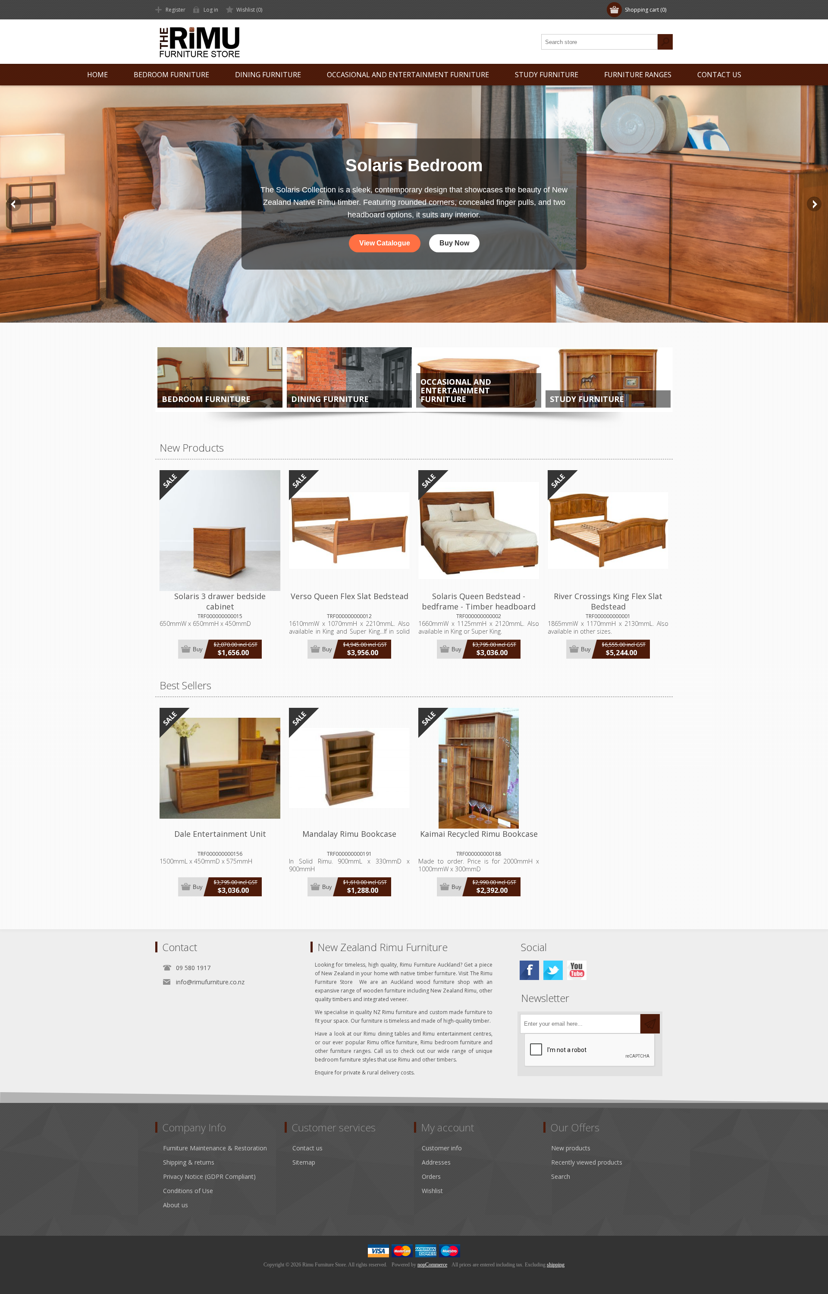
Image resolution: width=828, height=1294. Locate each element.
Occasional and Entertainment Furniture (455, 390)
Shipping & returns (188, 1162)
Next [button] (814, 204)
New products (570, 1148)
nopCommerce (432, 1265)
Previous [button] (13, 204)
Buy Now (454, 243)
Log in (211, 9)
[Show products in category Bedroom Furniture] (219, 377)
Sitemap (303, 1162)
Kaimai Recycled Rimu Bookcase (479, 834)
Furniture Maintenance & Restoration (215, 1148)
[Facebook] (529, 970)
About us (175, 1205)
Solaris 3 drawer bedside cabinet (220, 601)
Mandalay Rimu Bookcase (349, 834)
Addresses (436, 1162)
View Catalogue (384, 243)
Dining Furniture (330, 399)
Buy (198, 649)
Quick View (220, 768)
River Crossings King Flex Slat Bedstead (608, 601)
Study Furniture (587, 399)
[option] (414, 204)
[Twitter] (553, 970)
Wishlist (432, 1191)
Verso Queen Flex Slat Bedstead (349, 596)
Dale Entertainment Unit (220, 834)
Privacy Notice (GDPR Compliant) (209, 1176)
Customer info (442, 1148)
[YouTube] (576, 970)
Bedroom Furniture (206, 399)
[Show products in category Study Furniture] (608, 377)
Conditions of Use (188, 1191)
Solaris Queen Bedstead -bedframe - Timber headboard (479, 601)
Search (665, 42)
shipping (556, 1265)
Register (175, 9)
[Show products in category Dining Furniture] (349, 377)
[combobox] (599, 42)
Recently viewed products (586, 1162)
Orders (431, 1176)
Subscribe (650, 1023)
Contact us (307, 1148)
